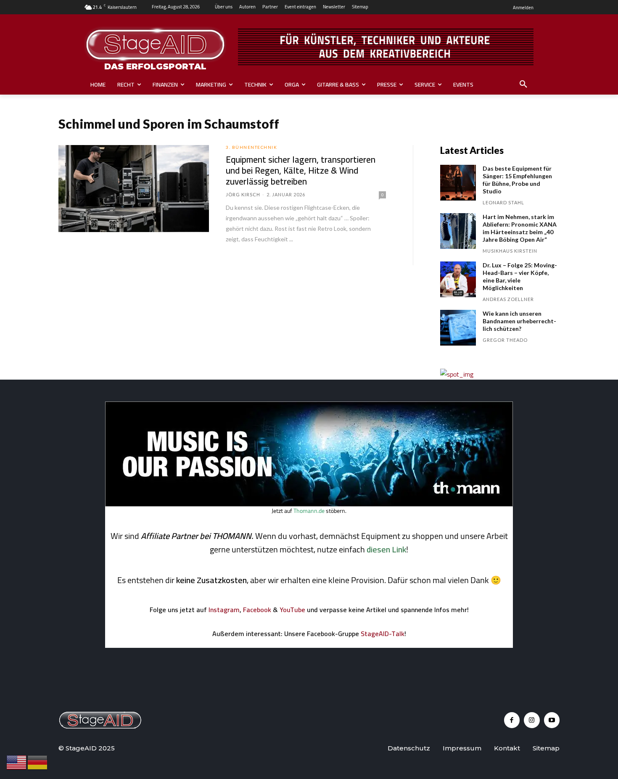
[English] (16, 761)
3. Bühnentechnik (251, 147)
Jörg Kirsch (243, 194)
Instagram (224, 609)
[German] (37, 761)
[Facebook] (512, 720)
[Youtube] (552, 720)
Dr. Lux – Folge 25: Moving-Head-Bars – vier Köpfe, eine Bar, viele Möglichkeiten (520, 276)
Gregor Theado (505, 340)
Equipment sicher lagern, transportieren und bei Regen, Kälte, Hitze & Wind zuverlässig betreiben (300, 170)
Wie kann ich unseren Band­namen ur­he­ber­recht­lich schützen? (519, 321)
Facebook (257, 609)
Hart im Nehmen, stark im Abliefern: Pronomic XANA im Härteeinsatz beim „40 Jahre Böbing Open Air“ (520, 228)
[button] (523, 84)
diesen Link (386, 549)
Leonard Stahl (503, 202)
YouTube (292, 609)
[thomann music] (309, 504)
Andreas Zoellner (508, 299)
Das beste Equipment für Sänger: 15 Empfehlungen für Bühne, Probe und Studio (517, 180)
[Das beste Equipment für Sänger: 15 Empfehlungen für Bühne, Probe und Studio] (458, 183)
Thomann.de (309, 510)
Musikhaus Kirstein (510, 251)
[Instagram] (532, 720)
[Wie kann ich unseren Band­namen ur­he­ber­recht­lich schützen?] (458, 328)
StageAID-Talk (382, 633)
